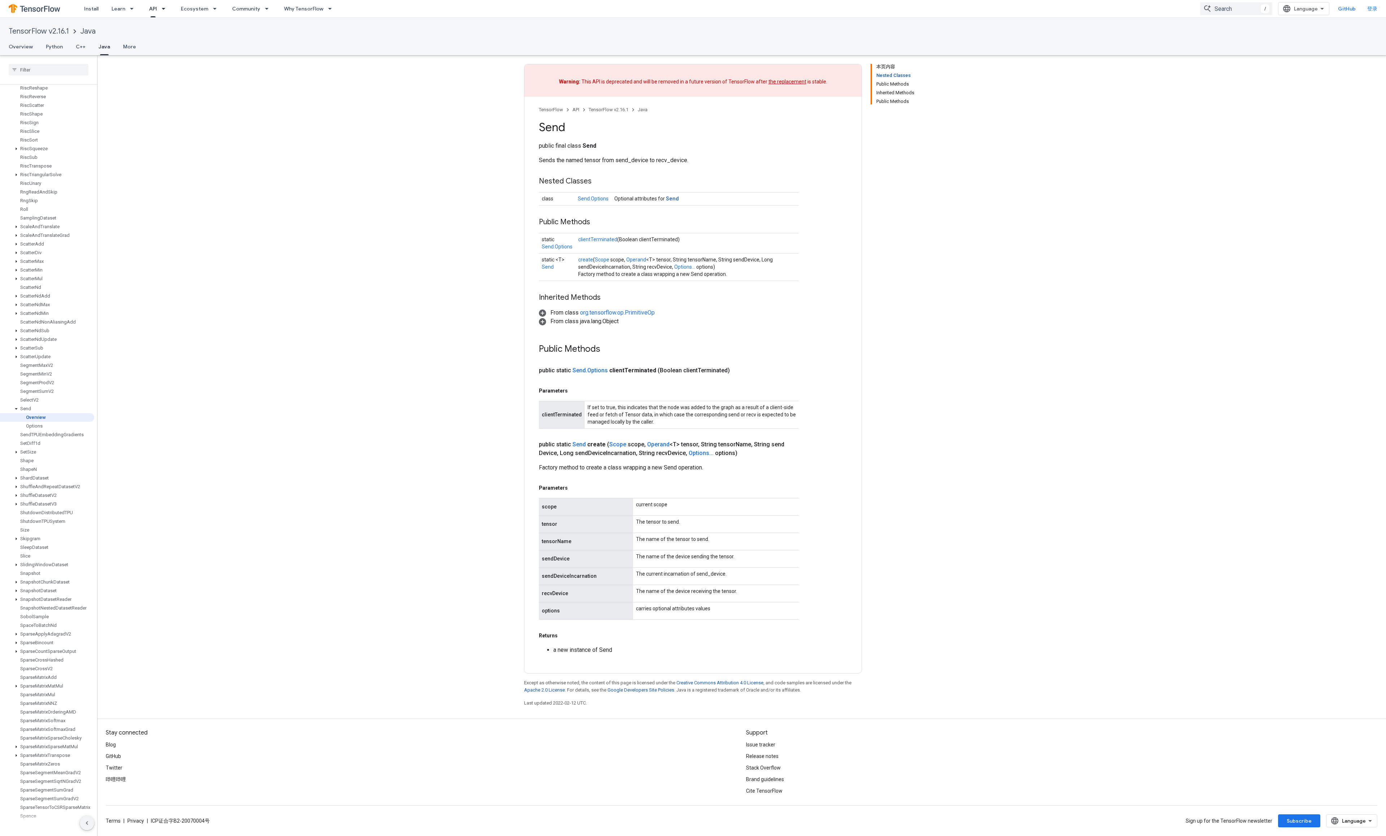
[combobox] (1236, 8)
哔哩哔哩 (116, 779)
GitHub (1347, 8)
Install (91, 8)
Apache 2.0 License (544, 690)
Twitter (114, 768)
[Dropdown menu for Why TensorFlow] (332, 8)
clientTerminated (597, 239)
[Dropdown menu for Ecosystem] (217, 8)
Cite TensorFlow (764, 791)
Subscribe (1299, 821)
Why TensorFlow (303, 8)
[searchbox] (48, 69)
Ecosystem (194, 8)
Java (88, 31)
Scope (602, 260)
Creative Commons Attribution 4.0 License (719, 682)
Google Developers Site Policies (640, 690)
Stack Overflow (763, 768)
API (153, 8)
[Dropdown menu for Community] (269, 8)
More (129, 46)
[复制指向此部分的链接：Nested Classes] (599, 181)
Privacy (135, 821)
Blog (111, 745)
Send (672, 198)
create (585, 260)
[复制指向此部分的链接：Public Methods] (597, 222)
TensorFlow (551, 109)
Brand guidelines (765, 779)
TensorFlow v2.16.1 (39, 31)
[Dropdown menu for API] (165, 8)
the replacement (787, 82)
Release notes (762, 756)
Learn (118, 8)
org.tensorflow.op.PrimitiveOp (617, 312)
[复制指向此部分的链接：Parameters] (575, 390)
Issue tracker (760, 745)
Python (54, 46)
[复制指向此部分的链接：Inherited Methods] (608, 298)
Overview (21, 46)
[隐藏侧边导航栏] (87, 823)
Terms (113, 821)
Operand (636, 260)
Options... (684, 267)
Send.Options (593, 199)
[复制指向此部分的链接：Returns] (565, 635)
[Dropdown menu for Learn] (134, 8)
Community (246, 8)
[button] (47, 148)
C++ (81, 46)
